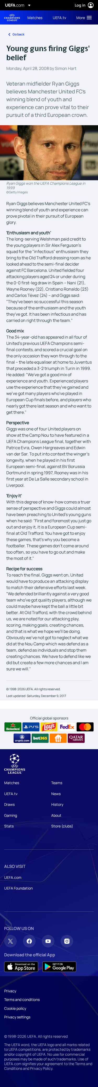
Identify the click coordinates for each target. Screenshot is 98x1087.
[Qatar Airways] (76, 738)
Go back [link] (18, 34)
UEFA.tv (11, 793)
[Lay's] (49, 727)
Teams (56, 782)
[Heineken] (12, 727)
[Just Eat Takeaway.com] (58, 738)
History (57, 804)
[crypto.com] (22, 738)
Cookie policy (15, 1008)
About (56, 815)
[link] (35, 17)
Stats (9, 826)
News (56, 793)
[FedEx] (67, 727)
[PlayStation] (30, 727)
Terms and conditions (22, 999)
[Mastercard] (85, 727)
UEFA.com (12, 877)
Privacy (10, 990)
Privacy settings (17, 1016)
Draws (9, 804)
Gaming (10, 815)
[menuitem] (35, 17)
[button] (83, 17)
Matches (11, 782)
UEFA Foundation (18, 888)
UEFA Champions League (12, 17)
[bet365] (40, 738)
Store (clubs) (62, 826)
